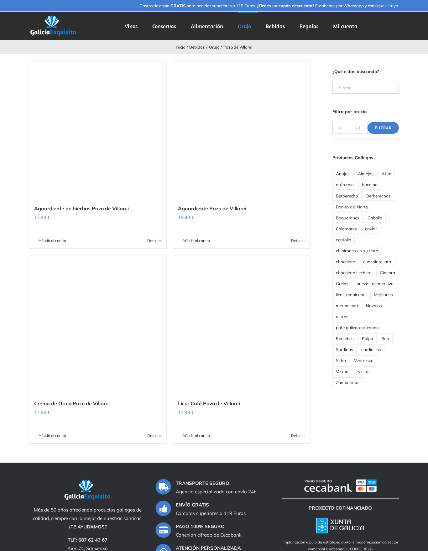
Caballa (375, 217)
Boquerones (347, 217)
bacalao (370, 184)
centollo (343, 239)
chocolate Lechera (354, 272)
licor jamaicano (351, 294)
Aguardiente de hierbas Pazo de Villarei (81, 208)
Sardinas (344, 349)
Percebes (345, 338)
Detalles (154, 240)
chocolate (345, 261)
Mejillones (383, 294)
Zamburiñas (347, 382)
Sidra (341, 360)
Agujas (343, 173)
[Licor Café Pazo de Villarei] (241, 323)
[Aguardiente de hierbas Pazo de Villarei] (97, 128)
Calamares (346, 228)
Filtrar (383, 127)
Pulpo (367, 338)
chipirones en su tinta (357, 250)
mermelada (347, 305)
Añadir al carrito (52, 240)
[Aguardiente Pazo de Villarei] (241, 128)
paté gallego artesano (357, 327)
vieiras (364, 371)
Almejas (365, 173)
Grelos (342, 283)
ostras (342, 316)
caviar (371, 228)
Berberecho (347, 195)
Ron (385, 338)
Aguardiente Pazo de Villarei (212, 208)
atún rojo (345, 184)
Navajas (374, 305)
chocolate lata (377, 261)
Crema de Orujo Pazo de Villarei (72, 403)
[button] (389, 26)
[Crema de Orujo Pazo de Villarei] (97, 323)
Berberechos (378, 195)
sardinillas (371, 349)
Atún (386, 173)
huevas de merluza (375, 283)
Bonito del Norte (352, 206)
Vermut (343, 371)
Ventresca (363, 360)
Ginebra (387, 272)
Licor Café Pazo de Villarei (209, 403)
